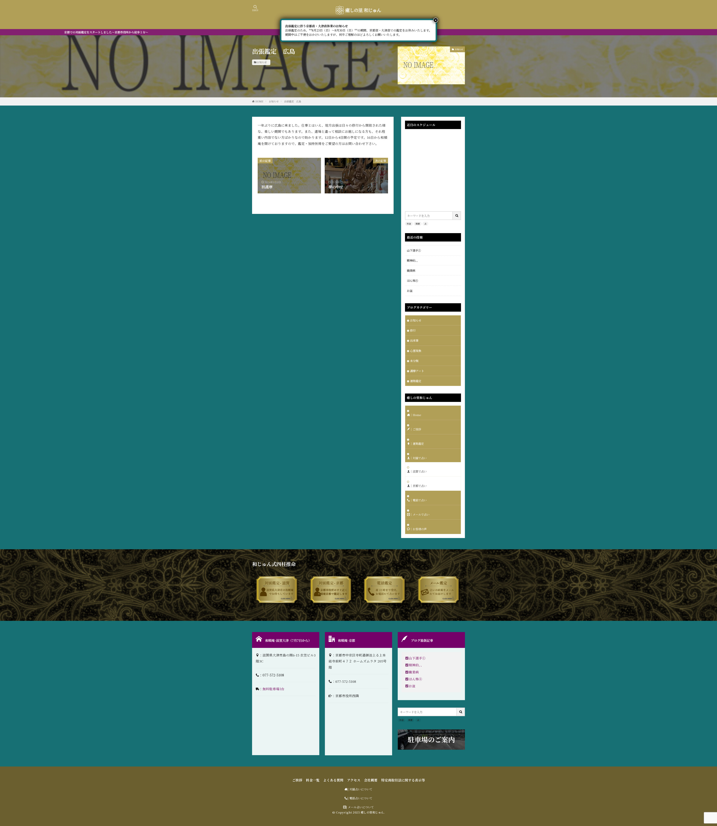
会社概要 (371, 780)
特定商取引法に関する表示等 (403, 780)
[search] (457, 215)
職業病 (411, 270)
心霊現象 (415, 351)
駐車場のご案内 (431, 739)
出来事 (414, 340)
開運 (418, 223)
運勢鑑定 (415, 381)
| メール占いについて (360, 807)
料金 (409, 223)
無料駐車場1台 (273, 688)
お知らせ (262, 62)
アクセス (353, 780)
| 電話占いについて (360, 798)
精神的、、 (413, 260)
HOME (259, 101)
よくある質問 (333, 780)
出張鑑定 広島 (292, 101)
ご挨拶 (297, 780)
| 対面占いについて (360, 789)
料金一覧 (312, 780)
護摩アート (417, 371)
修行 (413, 330)
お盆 (409, 291)
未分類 (414, 361)
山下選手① (414, 250)
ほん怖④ (412, 280)
